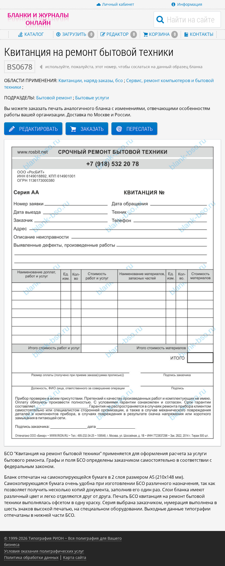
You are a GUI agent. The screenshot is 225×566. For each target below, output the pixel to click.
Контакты (201, 34)
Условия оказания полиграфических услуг (44, 551)
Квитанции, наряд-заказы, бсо (90, 80)
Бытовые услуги (92, 98)
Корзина (162, 34)
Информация (189, 4)
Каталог (33, 34)
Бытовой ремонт (54, 98)
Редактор (120, 34)
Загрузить (76, 34)
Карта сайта (74, 557)
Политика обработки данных (31, 557)
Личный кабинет (118, 4)
